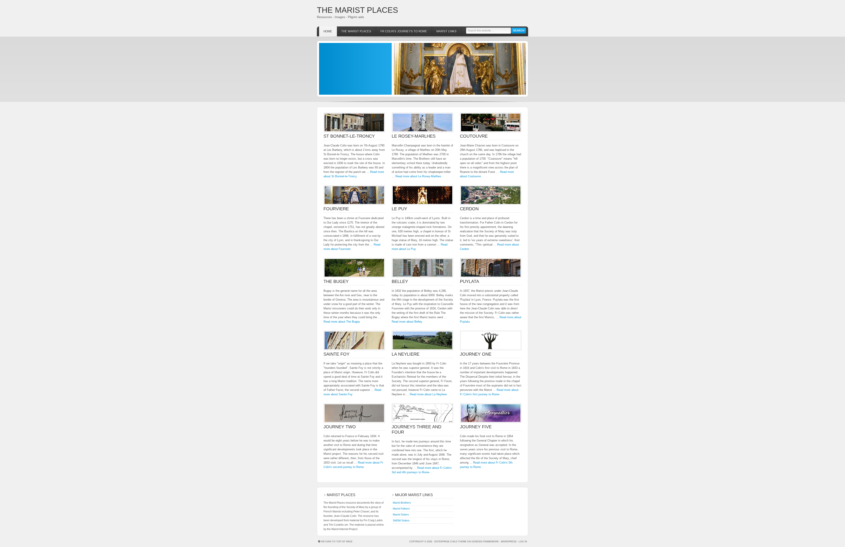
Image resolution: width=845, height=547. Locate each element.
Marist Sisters (401, 514)
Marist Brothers (402, 502)
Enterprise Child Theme (450, 541)
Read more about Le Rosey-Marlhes (418, 176)
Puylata (469, 281)
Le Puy (399, 208)
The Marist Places (357, 10)
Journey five (476, 426)
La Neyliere (405, 354)
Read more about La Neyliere (428, 394)
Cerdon (469, 208)
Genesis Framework (485, 541)
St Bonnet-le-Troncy (349, 136)
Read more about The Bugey (341, 321)
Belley (400, 281)
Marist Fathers (401, 508)
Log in (523, 541)
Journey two (339, 426)
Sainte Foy (336, 354)
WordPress (508, 541)
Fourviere (336, 208)
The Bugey (336, 281)
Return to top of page (337, 541)
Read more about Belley (407, 321)
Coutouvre (474, 136)
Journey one (475, 354)
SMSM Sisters (401, 520)
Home (327, 31)
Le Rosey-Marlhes (413, 136)
